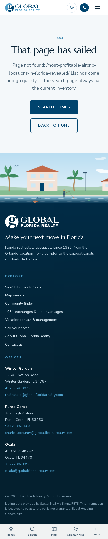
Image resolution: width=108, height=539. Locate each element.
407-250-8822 (18, 387)
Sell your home (17, 327)
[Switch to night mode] (72, 8)
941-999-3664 (18, 426)
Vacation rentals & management (31, 319)
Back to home (54, 125)
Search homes (54, 107)
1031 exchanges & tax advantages (34, 311)
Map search (14, 295)
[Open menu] (97, 7)
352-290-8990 (18, 464)
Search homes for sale (23, 287)
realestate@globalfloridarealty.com (34, 394)
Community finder (19, 303)
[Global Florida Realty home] (22, 7)
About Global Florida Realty (27, 336)
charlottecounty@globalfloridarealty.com (38, 432)
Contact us (14, 344)
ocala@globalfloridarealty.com (30, 470)
